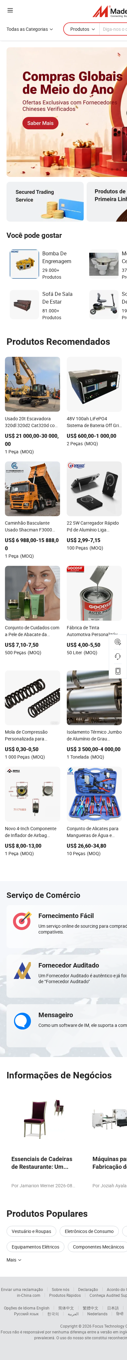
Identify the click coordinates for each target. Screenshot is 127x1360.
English (42, 1307)
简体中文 (66, 1307)
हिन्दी (119, 1313)
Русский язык (26, 1313)
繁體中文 (90, 1307)
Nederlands (97, 1313)
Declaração (88, 1289)
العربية (73, 1313)
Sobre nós (60, 1289)
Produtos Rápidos (65, 1295)
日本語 (113, 1307)
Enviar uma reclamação (22, 1289)
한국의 (53, 1313)
